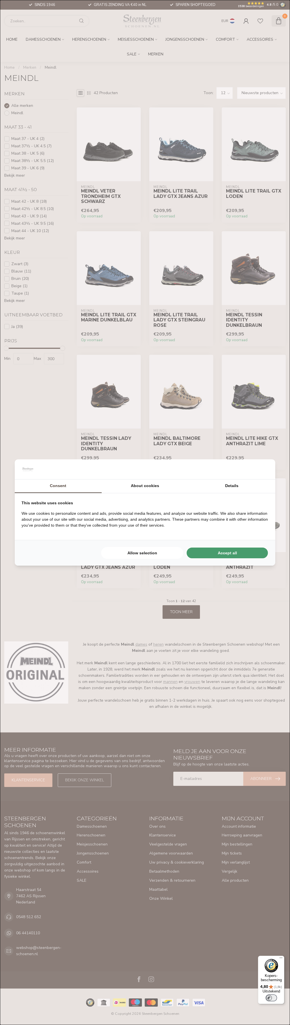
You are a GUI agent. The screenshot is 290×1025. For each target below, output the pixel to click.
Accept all (227, 553)
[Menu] (281, 959)
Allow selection (142, 553)
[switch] (271, 997)
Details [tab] (231, 485)
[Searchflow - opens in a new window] (261, 469)
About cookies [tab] (145, 485)
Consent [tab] (58, 485)
